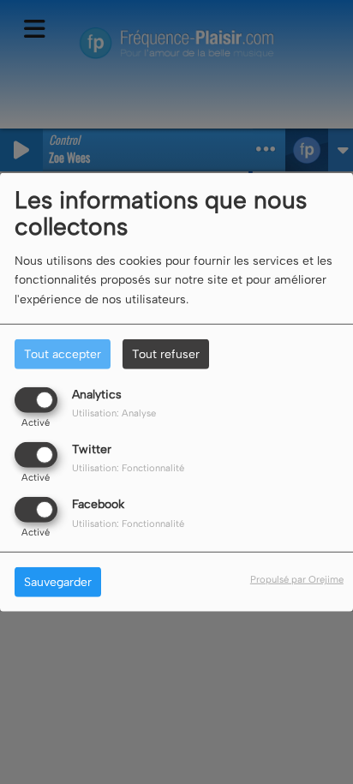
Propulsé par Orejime (297, 579)
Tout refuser (166, 353)
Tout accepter (62, 353)
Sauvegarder (58, 582)
